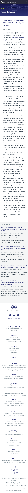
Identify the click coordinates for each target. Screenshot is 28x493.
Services (12, 485)
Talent (6, 485)
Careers (25, 488)
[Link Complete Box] (14, 235)
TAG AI (18, 485)
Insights (23, 485)
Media (3, 8)
